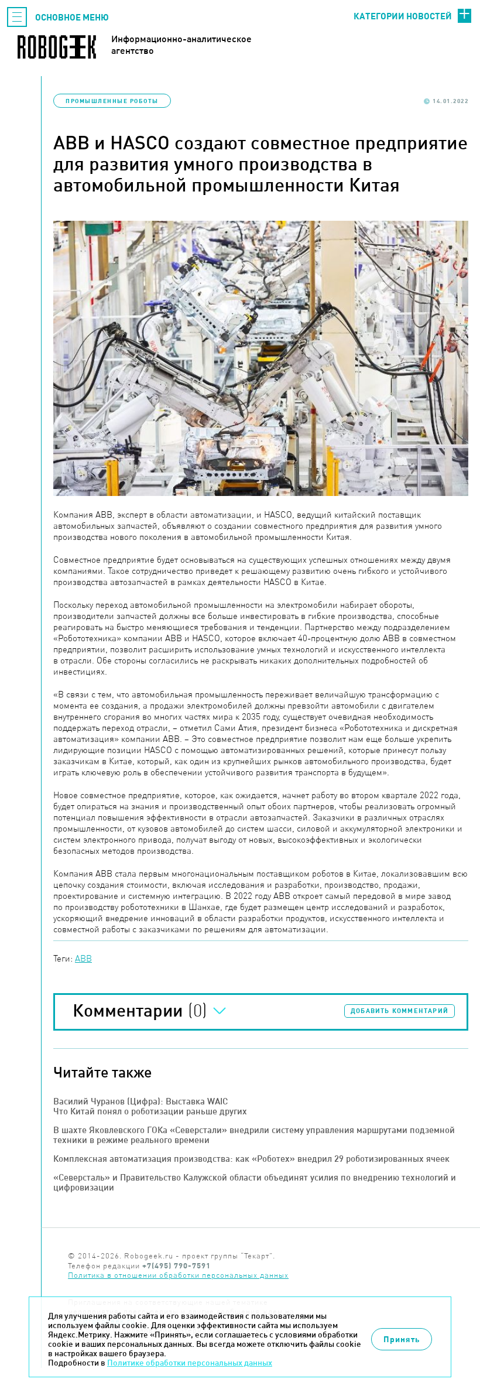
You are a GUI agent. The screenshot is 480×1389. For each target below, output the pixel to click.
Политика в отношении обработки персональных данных (178, 1275)
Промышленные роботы (112, 100)
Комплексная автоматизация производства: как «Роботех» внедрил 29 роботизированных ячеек (251, 1159)
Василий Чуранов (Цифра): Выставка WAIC (140, 1101)
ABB (83, 958)
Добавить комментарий (399, 1010)
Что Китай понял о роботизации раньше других (150, 1111)
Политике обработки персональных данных (189, 1362)
